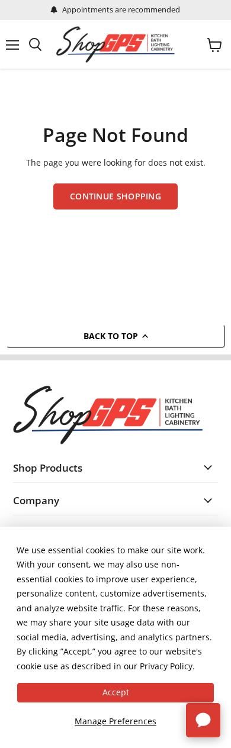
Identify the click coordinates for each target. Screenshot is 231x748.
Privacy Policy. (167, 666)
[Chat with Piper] (203, 720)
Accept (115, 692)
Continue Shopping (115, 196)
